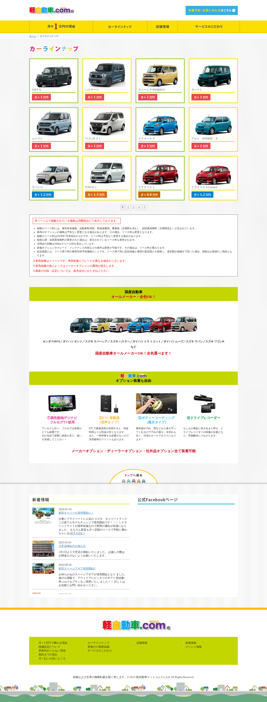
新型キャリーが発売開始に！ (76, 512)
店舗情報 (141, 642)
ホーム (32, 36)
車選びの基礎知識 (98, 646)
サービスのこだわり (100, 650)
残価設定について (49, 646)
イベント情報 (193, 646)
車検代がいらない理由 (52, 650)
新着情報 (190, 642)
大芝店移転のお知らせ (72, 546)
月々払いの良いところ (52, 658)
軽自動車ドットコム (51, 10)
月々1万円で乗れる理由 (53, 642)
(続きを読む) (77, 533)
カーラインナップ (98, 642)
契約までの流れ (48, 654)
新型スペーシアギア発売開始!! (77, 568)
